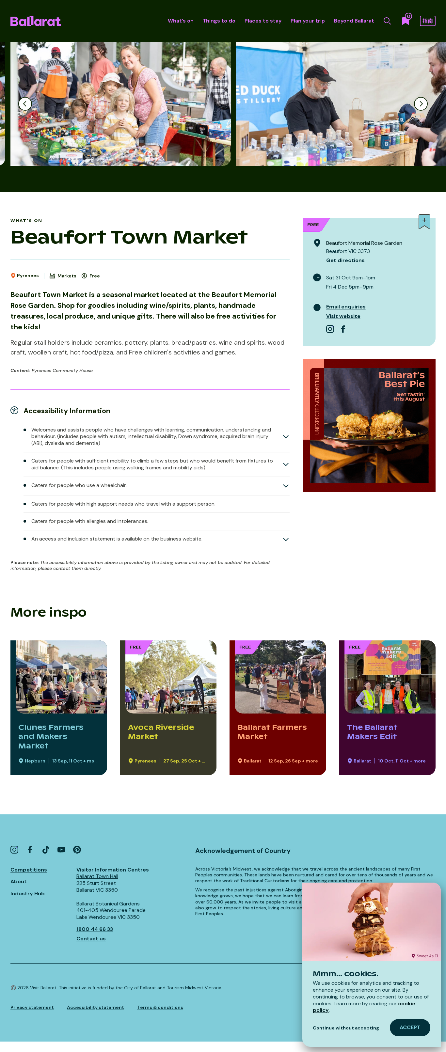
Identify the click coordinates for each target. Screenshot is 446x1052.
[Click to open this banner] (369, 425)
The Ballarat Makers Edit (372, 732)
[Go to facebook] (343, 329)
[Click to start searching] (387, 21)
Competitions (28, 869)
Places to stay (263, 21)
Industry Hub (27, 893)
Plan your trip (308, 21)
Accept (410, 1027)
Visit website (343, 316)
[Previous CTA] (25, 104)
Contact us (91, 938)
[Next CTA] (421, 104)
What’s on (181, 21)
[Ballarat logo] (35, 21)
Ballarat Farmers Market (272, 732)
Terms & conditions (160, 1007)
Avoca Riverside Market (161, 732)
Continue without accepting (346, 1028)
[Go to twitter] (46, 850)
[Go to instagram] (330, 329)
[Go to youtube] (61, 850)
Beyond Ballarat (354, 21)
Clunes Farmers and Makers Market (51, 736)
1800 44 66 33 (94, 929)
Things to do (219, 21)
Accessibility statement (95, 1007)
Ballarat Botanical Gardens (108, 903)
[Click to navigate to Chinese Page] (428, 21)
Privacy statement (32, 1007)
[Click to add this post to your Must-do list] (424, 221)
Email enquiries (346, 306)
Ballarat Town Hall (97, 876)
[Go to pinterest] (77, 850)
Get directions (345, 260)
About (18, 881)
